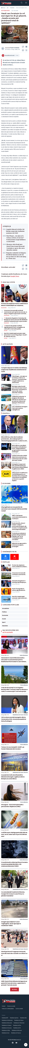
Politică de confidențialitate (8, 1008)
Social (5, 330)
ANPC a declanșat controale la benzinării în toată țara (19, 517)
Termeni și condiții (11, 1006)
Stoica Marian (24, 685)
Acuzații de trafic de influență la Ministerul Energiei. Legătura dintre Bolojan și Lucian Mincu (13, 777)
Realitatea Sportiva (14, 1017)
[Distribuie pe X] (26, 50)
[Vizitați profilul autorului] (2, 48)
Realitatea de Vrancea (16, 1033)
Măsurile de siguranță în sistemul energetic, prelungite (19, 545)
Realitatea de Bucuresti (7, 1022)
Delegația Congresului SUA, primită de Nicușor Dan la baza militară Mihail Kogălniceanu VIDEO (20, 466)
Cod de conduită (19, 1008)
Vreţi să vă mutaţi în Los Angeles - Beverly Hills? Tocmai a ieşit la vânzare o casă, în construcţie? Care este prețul (14, 689)
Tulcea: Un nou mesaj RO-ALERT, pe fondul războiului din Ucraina (12, 748)
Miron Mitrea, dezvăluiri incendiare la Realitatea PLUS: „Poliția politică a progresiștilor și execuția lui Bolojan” (19, 449)
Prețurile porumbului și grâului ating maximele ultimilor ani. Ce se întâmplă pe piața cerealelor (19, 536)
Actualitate (12, 7)
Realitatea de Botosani (17, 1030)
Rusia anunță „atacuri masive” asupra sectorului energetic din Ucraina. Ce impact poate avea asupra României (19, 526)
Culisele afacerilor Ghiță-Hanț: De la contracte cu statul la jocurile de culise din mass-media (19, 458)
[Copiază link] (23, 46)
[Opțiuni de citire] (25, 1044)
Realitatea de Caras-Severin (20, 714)
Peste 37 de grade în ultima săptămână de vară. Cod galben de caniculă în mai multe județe (14, 327)
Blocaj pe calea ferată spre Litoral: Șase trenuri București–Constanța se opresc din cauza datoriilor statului (15, 247)
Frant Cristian (14, 48)
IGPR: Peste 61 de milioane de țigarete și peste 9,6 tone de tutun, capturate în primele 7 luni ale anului (14, 983)
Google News (14, 276)
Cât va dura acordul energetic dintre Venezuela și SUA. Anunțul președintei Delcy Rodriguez (13, 719)
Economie (3, 307)
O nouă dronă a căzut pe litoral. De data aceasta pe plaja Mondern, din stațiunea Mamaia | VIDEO (14, 864)
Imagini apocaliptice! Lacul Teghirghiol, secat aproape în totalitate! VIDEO (11, 923)
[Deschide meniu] (26, 3)
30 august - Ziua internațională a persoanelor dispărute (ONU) (12, 805)
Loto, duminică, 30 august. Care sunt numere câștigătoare (20, 408)
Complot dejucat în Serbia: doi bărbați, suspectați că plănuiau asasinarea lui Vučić (15, 231)
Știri (7, 7)
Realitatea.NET (5, 1017)
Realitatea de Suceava (7, 1028)
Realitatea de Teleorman (19, 1022)
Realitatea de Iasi (5, 1033)
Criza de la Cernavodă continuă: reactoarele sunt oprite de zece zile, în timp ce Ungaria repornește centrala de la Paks (16, 313)
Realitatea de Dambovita (7, 1020)
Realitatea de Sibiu (6, 1030)
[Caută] (21, 3)
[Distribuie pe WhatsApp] (23, 50)
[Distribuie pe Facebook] (26, 46)
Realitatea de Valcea (18, 1020)
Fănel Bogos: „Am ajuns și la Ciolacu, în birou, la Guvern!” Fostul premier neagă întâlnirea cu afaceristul (16, 238)
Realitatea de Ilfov (17, 1025)
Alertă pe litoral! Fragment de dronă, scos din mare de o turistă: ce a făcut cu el (14, 953)
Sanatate (6, 323)
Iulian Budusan (24, 655)
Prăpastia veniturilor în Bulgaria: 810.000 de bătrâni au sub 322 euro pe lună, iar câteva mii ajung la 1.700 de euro (16, 255)
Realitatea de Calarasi (6, 1025)
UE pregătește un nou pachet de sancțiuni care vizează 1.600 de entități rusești (14, 509)
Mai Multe (14, 989)
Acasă (4, 7)
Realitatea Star (23, 1017)
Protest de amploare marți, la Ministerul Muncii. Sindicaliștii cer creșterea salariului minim (14, 305)
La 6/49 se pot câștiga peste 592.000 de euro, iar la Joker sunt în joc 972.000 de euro (14, 834)
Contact (3, 1006)
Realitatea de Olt (17, 1028)
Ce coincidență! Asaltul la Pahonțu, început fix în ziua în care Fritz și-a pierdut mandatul (13, 894)
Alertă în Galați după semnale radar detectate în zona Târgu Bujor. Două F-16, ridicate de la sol (15, 335)
